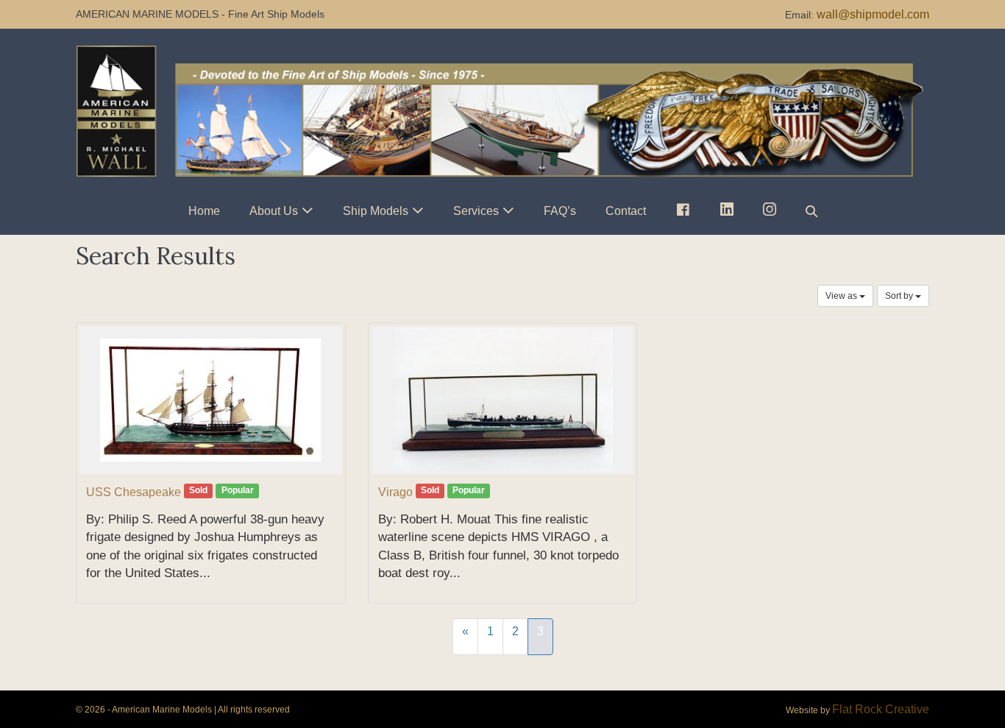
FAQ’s (560, 211)
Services (476, 211)
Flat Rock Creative (880, 709)
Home (204, 211)
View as (842, 296)
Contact (626, 211)
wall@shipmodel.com (873, 14)
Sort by (900, 296)
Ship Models (375, 211)
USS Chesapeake (133, 492)
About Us (273, 211)
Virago (395, 492)
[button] (811, 211)
